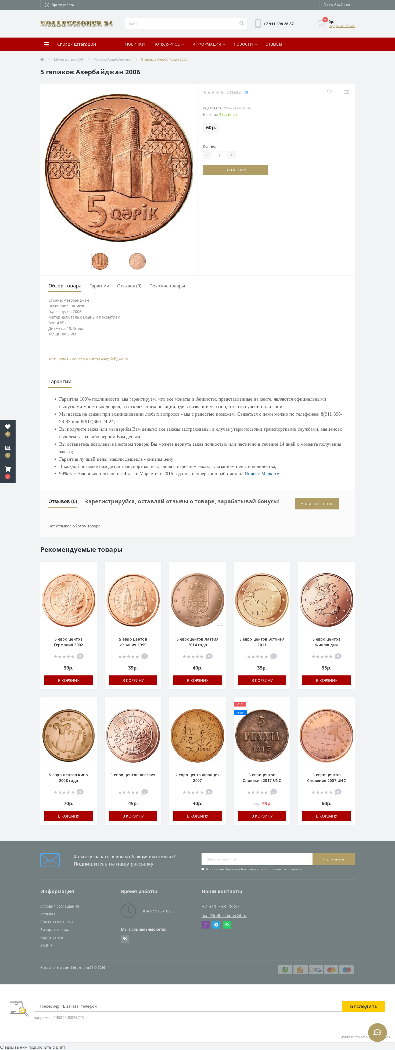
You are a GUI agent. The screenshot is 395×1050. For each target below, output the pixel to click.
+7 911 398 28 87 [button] (220, 906)
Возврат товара (54, 929)
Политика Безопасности (244, 869)
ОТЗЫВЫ (273, 44)
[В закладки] (89, 568)
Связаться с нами (56, 921)
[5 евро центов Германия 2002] (68, 601)
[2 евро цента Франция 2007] (197, 737)
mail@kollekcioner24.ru (224, 915)
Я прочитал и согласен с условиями (254, 869)
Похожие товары (167, 286)
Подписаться (333, 859)
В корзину (219, 169)
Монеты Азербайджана (112, 59)
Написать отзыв (317, 503)
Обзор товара (64, 285)
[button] (61, 5)
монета (78, 358)
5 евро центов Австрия (132, 774)
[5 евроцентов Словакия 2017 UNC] (262, 737)
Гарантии (99, 286)
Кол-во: (209, 146)
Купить (64, 358)
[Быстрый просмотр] (90, 584)
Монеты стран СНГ (69, 59)
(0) (246, 92)
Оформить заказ (342, 26)
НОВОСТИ (243, 44)
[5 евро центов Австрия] (133, 737)
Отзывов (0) (129, 286)
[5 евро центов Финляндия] (326, 601)
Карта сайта (51, 937)
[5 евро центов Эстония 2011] (262, 601)
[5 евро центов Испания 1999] (133, 601)
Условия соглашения (59, 906)
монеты (93, 358)
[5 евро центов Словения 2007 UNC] (326, 737)
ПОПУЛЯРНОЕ (166, 44)
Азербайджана (114, 358)
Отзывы (47, 913)
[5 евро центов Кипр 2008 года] (68, 737)
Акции (46, 945)
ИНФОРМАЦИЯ (206, 44)
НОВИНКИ (135, 44)
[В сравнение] (89, 576)
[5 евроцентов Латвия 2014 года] (197, 601)
